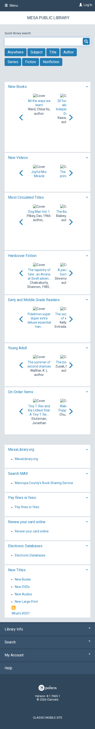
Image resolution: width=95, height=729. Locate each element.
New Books (23, 579)
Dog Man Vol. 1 (39, 211)
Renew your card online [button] (26, 522)
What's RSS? (21, 613)
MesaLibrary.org (26, 459)
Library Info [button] (14, 629)
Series (13, 62)
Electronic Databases (30, 555)
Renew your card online (32, 531)
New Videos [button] (18, 157)
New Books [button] (17, 86)
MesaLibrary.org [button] (21, 449)
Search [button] (10, 642)
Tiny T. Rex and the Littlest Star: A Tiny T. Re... (39, 410)
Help (8, 668)
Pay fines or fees (27, 507)
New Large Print (26, 602)
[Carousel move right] (70, 118)
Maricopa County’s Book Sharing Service (44, 483)
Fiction (30, 62)
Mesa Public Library (48, 17)
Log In (88, 5)
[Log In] (80, 5)
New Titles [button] (17, 570)
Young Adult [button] (17, 348)
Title (52, 52)
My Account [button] (14, 655)
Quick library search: (18, 33)
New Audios (23, 594)
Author (68, 52)
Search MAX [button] (18, 473)
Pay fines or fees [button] (22, 497)
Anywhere (16, 52)
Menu (13, 5)
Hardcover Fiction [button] (22, 255)
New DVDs (22, 587)
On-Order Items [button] (20, 392)
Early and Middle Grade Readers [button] (34, 300)
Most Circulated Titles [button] (26, 197)
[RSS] (13, 607)
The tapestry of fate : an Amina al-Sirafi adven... (39, 274)
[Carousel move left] (21, 118)
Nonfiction (51, 62)
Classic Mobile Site (47, 717)
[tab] (47, 86)
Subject (36, 52)
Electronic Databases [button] (25, 546)
